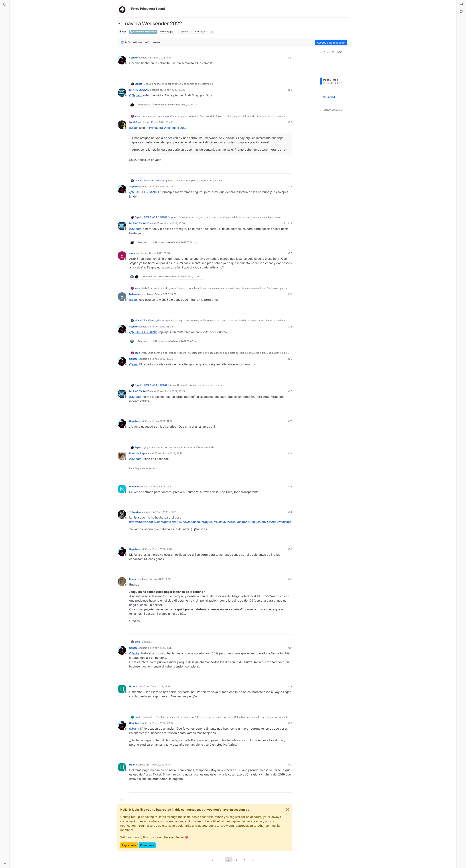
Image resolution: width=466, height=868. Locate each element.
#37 (290, 647)
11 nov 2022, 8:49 (161, 57)
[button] (4, 864)
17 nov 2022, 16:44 (160, 764)
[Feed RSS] (212, 32)
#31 (290, 421)
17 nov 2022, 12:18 (160, 579)
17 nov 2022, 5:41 (162, 486)
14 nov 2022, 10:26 (162, 186)
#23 (290, 122)
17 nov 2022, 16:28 (160, 686)
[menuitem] (461, 4)
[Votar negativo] (281, 72)
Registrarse (129, 845)
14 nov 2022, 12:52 (159, 253)
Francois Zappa (138, 453)
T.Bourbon (135, 511)
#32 (290, 453)
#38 (290, 686)
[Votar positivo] (269, 72)
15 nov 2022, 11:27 (162, 421)
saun (137, 116)
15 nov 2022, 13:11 (171, 453)
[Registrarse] (461, 12)
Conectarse (147, 845)
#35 (290, 549)
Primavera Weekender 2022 (168, 127)
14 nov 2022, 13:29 (165, 294)
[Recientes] (4, 4)
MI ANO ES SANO (139, 89)
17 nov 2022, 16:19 (162, 647)
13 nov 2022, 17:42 (161, 122)
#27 (290, 294)
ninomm (134, 486)
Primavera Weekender (145, 31)
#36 (290, 579)
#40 (290, 764)
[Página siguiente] (253, 859)
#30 (290, 391)
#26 (290, 253)
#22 (290, 89)
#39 (290, 723)
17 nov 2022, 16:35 (162, 723)
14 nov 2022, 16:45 (174, 391)
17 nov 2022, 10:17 (165, 511)
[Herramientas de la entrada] (289, 72)
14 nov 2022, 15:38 (162, 326)
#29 (290, 358)
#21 (290, 57)
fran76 (133, 122)
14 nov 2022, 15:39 (162, 358)
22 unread (329, 97)
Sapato (133, 57)
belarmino (135, 294)
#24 (290, 186)
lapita (132, 579)
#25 (290, 223)
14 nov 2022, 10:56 (174, 223)
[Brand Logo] (123, 8)
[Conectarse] (461, 4)
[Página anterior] (212, 859)
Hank (132, 686)
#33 (290, 486)
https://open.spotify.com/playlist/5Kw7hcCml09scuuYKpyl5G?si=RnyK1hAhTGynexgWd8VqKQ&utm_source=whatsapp (210, 522)
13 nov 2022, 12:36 (174, 89)
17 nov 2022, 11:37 (162, 549)
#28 (290, 326)
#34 (290, 511)
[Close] (287, 809)
